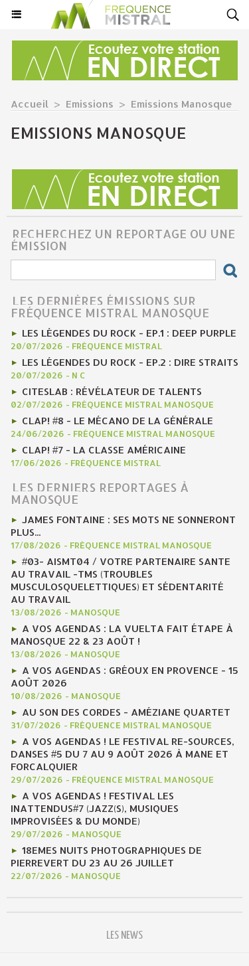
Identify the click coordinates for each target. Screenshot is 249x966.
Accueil (29, 104)
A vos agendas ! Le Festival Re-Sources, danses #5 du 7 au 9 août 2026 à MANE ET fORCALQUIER (122, 754)
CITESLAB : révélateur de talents (112, 391)
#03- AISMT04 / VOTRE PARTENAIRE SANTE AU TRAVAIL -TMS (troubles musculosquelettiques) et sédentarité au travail (120, 580)
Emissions (90, 104)
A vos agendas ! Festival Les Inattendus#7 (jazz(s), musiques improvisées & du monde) (95, 808)
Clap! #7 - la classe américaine (104, 449)
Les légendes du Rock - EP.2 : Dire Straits (130, 362)
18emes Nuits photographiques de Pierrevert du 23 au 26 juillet (106, 856)
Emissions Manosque (181, 104)
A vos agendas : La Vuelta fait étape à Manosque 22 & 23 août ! (122, 634)
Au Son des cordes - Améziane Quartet (126, 712)
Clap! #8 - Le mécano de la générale (117, 420)
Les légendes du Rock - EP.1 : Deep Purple (129, 333)
